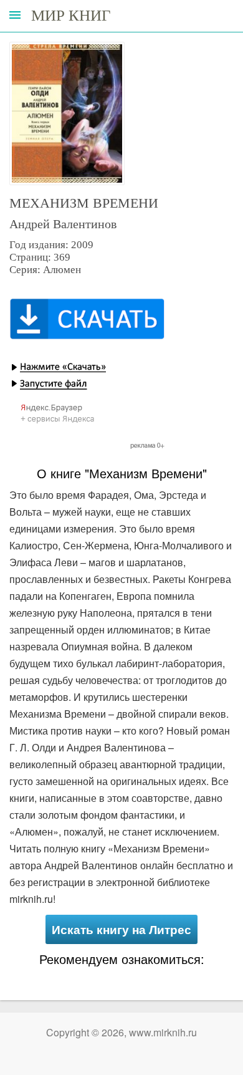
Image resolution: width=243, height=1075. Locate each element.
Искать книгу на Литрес (121, 929)
